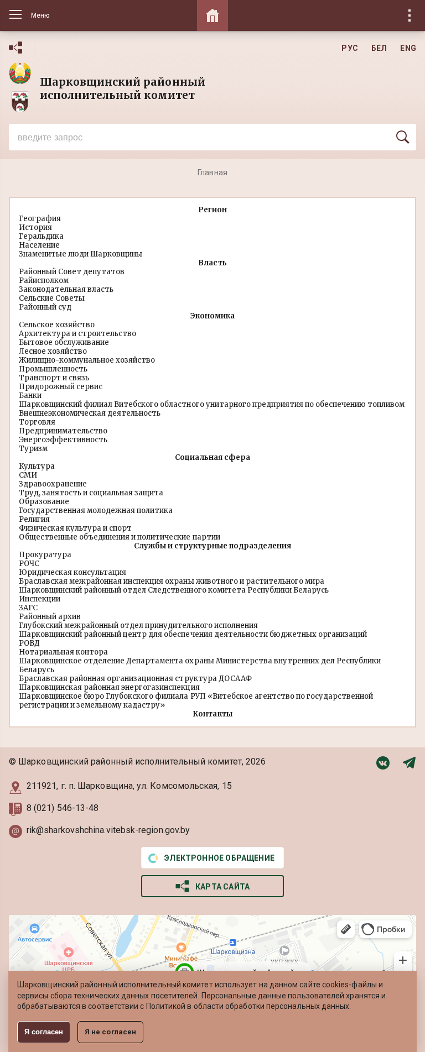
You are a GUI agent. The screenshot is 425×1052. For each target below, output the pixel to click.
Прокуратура (45, 554)
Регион (212, 209)
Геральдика (41, 236)
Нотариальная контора (63, 652)
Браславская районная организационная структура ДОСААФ (135, 678)
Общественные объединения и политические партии (119, 537)
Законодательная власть (66, 289)
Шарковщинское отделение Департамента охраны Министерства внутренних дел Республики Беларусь (200, 665)
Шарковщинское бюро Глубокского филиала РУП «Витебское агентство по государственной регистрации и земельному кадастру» (196, 701)
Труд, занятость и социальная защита (91, 493)
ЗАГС (28, 608)
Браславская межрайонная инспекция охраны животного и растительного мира (171, 581)
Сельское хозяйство (57, 324)
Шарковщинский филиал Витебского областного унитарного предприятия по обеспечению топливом (212, 404)
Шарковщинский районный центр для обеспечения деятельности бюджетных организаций (193, 634)
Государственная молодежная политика (96, 510)
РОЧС (29, 563)
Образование (44, 501)
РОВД (29, 643)
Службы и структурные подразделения (212, 546)
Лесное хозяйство (53, 351)
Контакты (212, 714)
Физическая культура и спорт (75, 528)
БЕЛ (379, 48)
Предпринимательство (63, 431)
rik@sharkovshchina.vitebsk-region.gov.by (108, 830)
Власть (212, 263)
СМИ (28, 475)
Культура (37, 466)
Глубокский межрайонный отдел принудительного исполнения (138, 625)
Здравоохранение (53, 484)
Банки (30, 395)
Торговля (37, 422)
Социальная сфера (212, 457)
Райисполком (44, 280)
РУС (349, 48)
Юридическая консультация (72, 572)
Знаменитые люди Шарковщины (80, 254)
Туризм (33, 448)
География (40, 218)
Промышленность (53, 369)
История (35, 227)
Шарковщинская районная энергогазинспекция (109, 687)
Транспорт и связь (54, 378)
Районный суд (45, 307)
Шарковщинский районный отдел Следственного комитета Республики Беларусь (174, 590)
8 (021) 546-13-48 (64, 808)
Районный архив (50, 616)
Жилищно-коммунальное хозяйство (87, 360)
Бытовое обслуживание (64, 342)
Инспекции (39, 599)
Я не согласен (110, 1032)
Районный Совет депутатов (72, 271)
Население (39, 245)
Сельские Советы (52, 298)
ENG (408, 48)
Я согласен (43, 1032)
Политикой (166, 1006)
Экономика (212, 316)
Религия (34, 519)
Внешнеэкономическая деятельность (89, 413)
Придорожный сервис (60, 386)
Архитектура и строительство (77, 333)
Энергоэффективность (63, 439)
